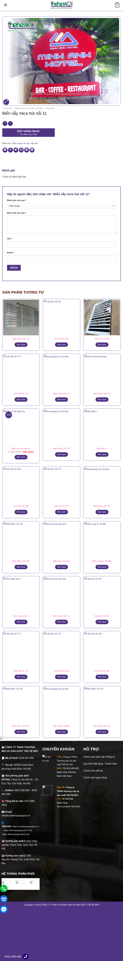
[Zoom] (6, 102)
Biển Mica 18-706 (61, 561)
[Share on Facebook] (10, 150)
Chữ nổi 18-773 (61, 506)
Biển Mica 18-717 (102, 506)
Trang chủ (7, 108)
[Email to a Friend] (21, 150)
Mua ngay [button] (21, 457)
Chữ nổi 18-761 (61, 339)
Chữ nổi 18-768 (21, 506)
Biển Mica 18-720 (21, 561)
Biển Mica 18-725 (61, 448)
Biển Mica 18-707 (102, 726)
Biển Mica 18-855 (61, 726)
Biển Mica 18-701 (21, 726)
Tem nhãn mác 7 (21, 616)
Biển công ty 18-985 (101, 561)
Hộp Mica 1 (102, 448)
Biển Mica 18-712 (61, 616)
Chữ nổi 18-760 (101, 671)
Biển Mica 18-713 (21, 339)
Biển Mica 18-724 (61, 393)
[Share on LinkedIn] (32, 150)
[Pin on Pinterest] (26, 150)
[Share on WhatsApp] (5, 150)
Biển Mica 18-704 (102, 393)
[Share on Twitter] (15, 150)
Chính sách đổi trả (93, 770)
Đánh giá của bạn (16, 200)
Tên (9, 238)
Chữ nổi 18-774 (21, 393)
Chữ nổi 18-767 (101, 616)
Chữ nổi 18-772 (21, 671)
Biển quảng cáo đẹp (21, 143)
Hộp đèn (50, 108)
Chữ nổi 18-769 (101, 339)
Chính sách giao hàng (95, 777)
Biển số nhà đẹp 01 (21, 448)
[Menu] (5, 5)
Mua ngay (21, 344)
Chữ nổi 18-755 (61, 671)
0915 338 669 (12, 956)
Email (10, 252)
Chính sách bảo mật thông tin (99, 757)
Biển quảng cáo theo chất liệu (29, 108)
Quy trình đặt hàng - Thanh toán (100, 763)
